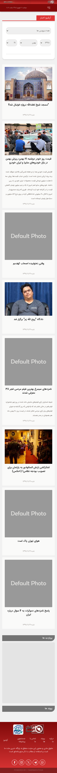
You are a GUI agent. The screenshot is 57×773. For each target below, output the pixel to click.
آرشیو (5, 740)
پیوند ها (43, 740)
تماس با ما (33, 740)
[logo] (35, 729)
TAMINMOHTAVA (35, 770)
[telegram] (35, 762)
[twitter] (28, 762)
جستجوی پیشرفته (21, 740)
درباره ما (51, 740)
